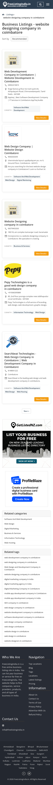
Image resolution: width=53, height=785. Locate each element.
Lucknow (16, 761)
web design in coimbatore (15, 636)
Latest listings (35, 679)
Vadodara (23, 768)
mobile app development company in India (22, 598)
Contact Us (34, 698)
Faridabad (11, 753)
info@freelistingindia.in (13, 729)
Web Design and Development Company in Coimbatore (22, 568)
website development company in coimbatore (23, 612)
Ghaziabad (23, 753)
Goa (32, 753)
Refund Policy (35, 714)
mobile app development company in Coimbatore (25, 593)
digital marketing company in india (18, 579)
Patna (24, 764)
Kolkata (6, 761)
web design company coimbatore (18, 622)
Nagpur (8, 764)
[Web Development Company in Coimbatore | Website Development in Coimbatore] (13, 60)
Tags (31, 671)
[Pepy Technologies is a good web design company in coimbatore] (13, 270)
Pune (32, 764)
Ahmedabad (8, 746)
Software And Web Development (21, 108)
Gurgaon (40, 753)
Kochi (44, 757)
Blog (31, 667)
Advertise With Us (37, 710)
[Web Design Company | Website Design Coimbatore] (13, 135)
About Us (33, 694)
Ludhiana (26, 761)
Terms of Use (35, 702)
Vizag (32, 768)
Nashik (17, 764)
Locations (33, 675)
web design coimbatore (14, 626)
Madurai (36, 761)
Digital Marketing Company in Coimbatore (22, 588)
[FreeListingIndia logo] (17, 4)
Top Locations (35, 664)
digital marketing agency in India (18, 584)
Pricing (32, 683)
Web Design (10, 180)
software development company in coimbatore (24, 617)
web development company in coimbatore (22, 557)
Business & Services (22, 246)
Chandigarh (9, 750)
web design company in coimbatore (19, 607)
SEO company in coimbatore (16, 603)
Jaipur (28, 757)
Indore (20, 757)
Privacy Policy (35, 706)
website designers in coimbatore (18, 641)
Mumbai (46, 761)
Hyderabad (9, 757)
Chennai (20, 750)
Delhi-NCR (43, 750)
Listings (10, 14)
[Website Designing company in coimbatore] (13, 210)
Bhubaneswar (42, 746)
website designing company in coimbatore (22, 574)
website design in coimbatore (16, 631)
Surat (48, 764)
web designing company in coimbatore (20, 562)
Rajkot (40, 764)
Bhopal (31, 746)
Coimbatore (31, 750)
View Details (41, 118)
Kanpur (36, 757)
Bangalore (21, 746)
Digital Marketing (24, 180)
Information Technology (23, 312)
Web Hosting (22, 392)
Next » (26, 411)
